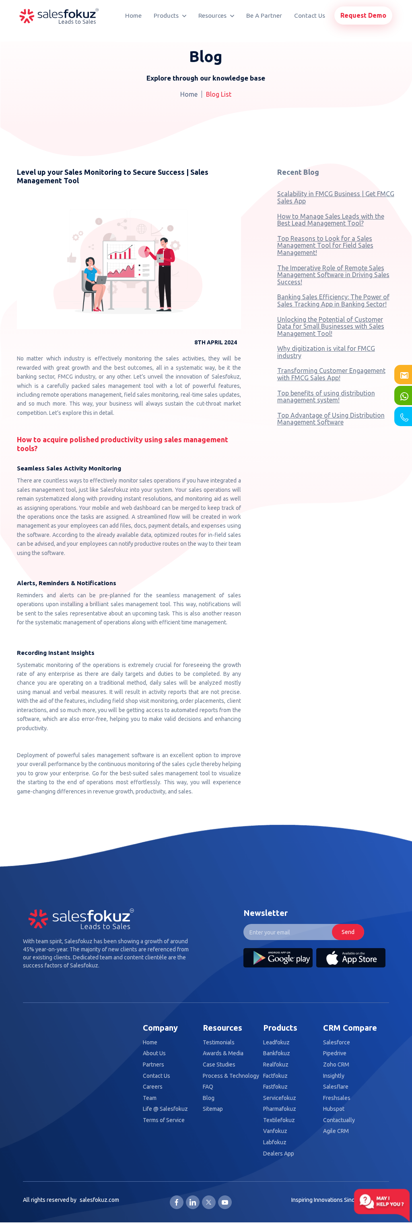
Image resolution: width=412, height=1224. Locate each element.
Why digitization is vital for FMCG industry (326, 352)
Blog (208, 1098)
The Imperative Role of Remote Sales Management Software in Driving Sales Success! (333, 275)
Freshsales (336, 1098)
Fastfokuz (275, 1087)
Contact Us (309, 15)
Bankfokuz (276, 1053)
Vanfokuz (275, 1131)
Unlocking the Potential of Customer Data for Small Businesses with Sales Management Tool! (330, 326)
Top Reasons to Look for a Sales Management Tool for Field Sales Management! (325, 245)
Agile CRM (336, 1131)
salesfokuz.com (99, 1200)
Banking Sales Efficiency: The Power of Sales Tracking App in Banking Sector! (333, 300)
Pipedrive (334, 1053)
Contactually (339, 1120)
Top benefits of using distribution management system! (326, 396)
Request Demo (363, 15)
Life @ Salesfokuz (165, 1109)
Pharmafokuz (279, 1109)
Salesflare (335, 1087)
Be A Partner (264, 15)
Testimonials (219, 1043)
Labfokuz (274, 1142)
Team (150, 1098)
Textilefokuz (279, 1120)
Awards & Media (223, 1053)
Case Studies (219, 1065)
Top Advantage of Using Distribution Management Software (331, 419)
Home (133, 15)
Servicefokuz (279, 1098)
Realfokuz (275, 1065)
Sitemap (213, 1109)
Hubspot (333, 1109)
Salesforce (336, 1043)
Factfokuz (275, 1076)
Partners (153, 1065)
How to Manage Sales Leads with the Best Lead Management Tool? (330, 220)
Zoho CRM (336, 1065)
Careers (153, 1087)
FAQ (208, 1087)
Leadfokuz (276, 1043)
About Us (154, 1053)
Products (167, 15)
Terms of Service (164, 1120)
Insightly (333, 1076)
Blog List (218, 94)
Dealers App (278, 1154)
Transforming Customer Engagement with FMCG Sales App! (331, 374)
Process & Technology (231, 1076)
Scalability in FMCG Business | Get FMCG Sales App (335, 197)
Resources (213, 15)
